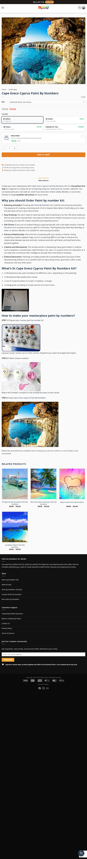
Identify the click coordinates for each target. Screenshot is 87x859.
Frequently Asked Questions (12, 614)
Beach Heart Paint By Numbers (72, 502)
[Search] (79, 7)
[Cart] (83, 7)
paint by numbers (61, 316)
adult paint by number (60, 189)
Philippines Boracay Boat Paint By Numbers (15, 503)
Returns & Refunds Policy (11, 618)
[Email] (47, 688)
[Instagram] (43, 688)
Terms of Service (8, 633)
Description (43, 180)
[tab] (43, 180)
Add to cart (43, 154)
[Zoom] (4, 81)
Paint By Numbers (42, 205)
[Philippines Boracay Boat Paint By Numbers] (15, 484)
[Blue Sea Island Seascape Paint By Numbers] (43, 484)
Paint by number (47, 200)
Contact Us (6, 623)
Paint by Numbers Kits (10, 580)
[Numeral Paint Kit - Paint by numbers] (43, 7)
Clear (83, 97)
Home (4, 89)
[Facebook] (40, 688)
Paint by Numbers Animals (12, 589)
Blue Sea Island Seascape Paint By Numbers (43, 503)
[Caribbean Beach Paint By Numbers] (15, 527)
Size (3, 102)
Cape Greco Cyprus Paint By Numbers (48, 186)
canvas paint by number (30, 320)
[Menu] (3, 7)
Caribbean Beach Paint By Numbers (15, 546)
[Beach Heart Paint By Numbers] (72, 484)
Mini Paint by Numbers (10, 599)
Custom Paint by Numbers (12, 594)
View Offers (49, 2)
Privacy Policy (7, 628)
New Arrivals (6, 584)
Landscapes (12, 89)
